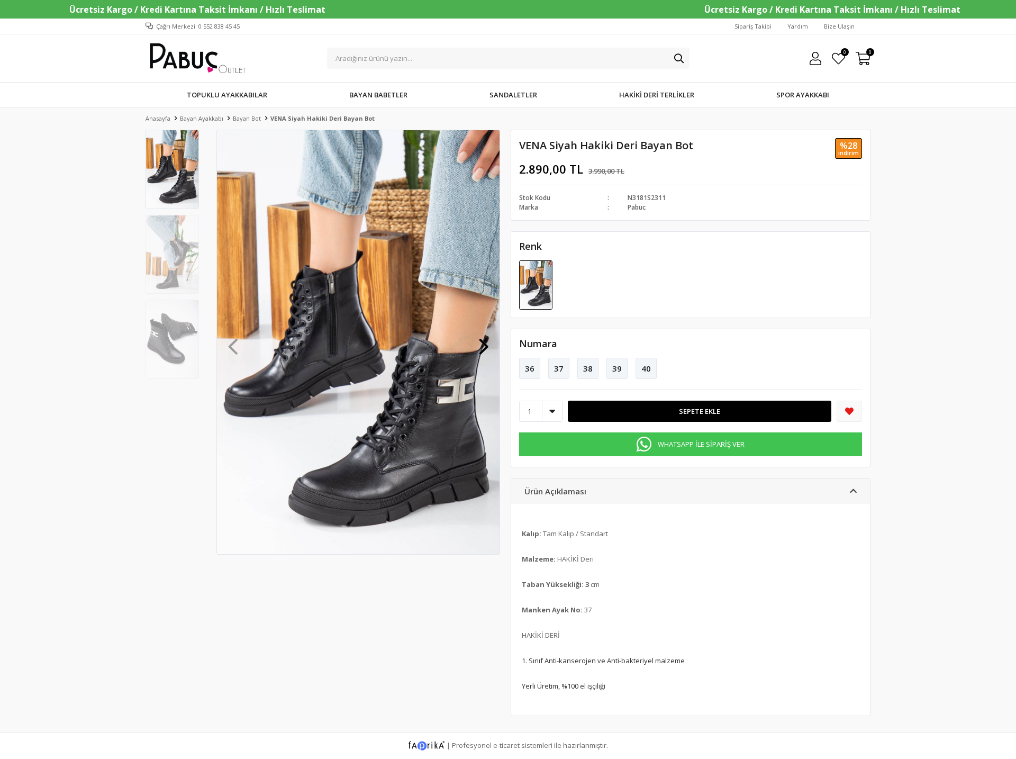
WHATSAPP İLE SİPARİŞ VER (701, 444)
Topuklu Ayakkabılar (227, 95)
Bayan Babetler (378, 95)
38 (588, 368)
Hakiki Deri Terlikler (656, 95)
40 (646, 368)
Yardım (797, 26)
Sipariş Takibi (753, 26)
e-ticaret (506, 745)
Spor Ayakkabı (802, 95)
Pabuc (637, 207)
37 (559, 368)
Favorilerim (844, 54)
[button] (483, 341)
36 (529, 368)
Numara (538, 343)
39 (617, 368)
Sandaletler (513, 95)
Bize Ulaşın (839, 26)
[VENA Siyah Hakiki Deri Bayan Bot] (536, 284)
